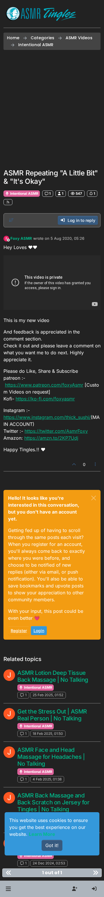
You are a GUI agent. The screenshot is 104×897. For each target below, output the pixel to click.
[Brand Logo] (41, 14)
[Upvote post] (74, 464)
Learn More (42, 834)
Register (19, 630)
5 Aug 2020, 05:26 (67, 238)
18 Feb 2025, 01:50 (48, 733)
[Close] (94, 498)
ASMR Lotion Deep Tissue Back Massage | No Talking (52, 676)
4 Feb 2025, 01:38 (47, 779)
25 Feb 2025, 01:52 (48, 695)
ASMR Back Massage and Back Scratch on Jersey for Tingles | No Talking (53, 802)
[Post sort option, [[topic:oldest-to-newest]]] (11, 220)
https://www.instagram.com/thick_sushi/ (47, 417)
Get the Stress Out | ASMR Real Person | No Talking (52, 715)
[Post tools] (95, 464)
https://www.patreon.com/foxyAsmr (44, 385)
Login (39, 630)
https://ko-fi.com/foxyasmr (45, 399)
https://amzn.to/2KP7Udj (51, 438)
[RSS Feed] (7, 202)
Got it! (52, 845)
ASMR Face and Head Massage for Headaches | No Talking (51, 756)
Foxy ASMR (21, 238)
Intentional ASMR (23, 193)
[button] (8, 889)
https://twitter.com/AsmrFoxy (56, 431)
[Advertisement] (52, 109)
